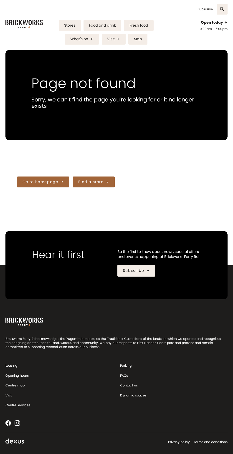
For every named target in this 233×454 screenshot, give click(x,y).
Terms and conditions (210, 442)
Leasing (11, 365)
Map (138, 39)
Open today (214, 22)
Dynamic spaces (133, 395)
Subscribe (205, 9)
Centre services (17, 405)
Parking (126, 365)
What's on (82, 39)
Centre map (15, 385)
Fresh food (138, 25)
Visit (113, 39)
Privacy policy (179, 442)
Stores (69, 25)
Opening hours (17, 375)
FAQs (124, 375)
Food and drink (102, 25)
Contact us (129, 385)
